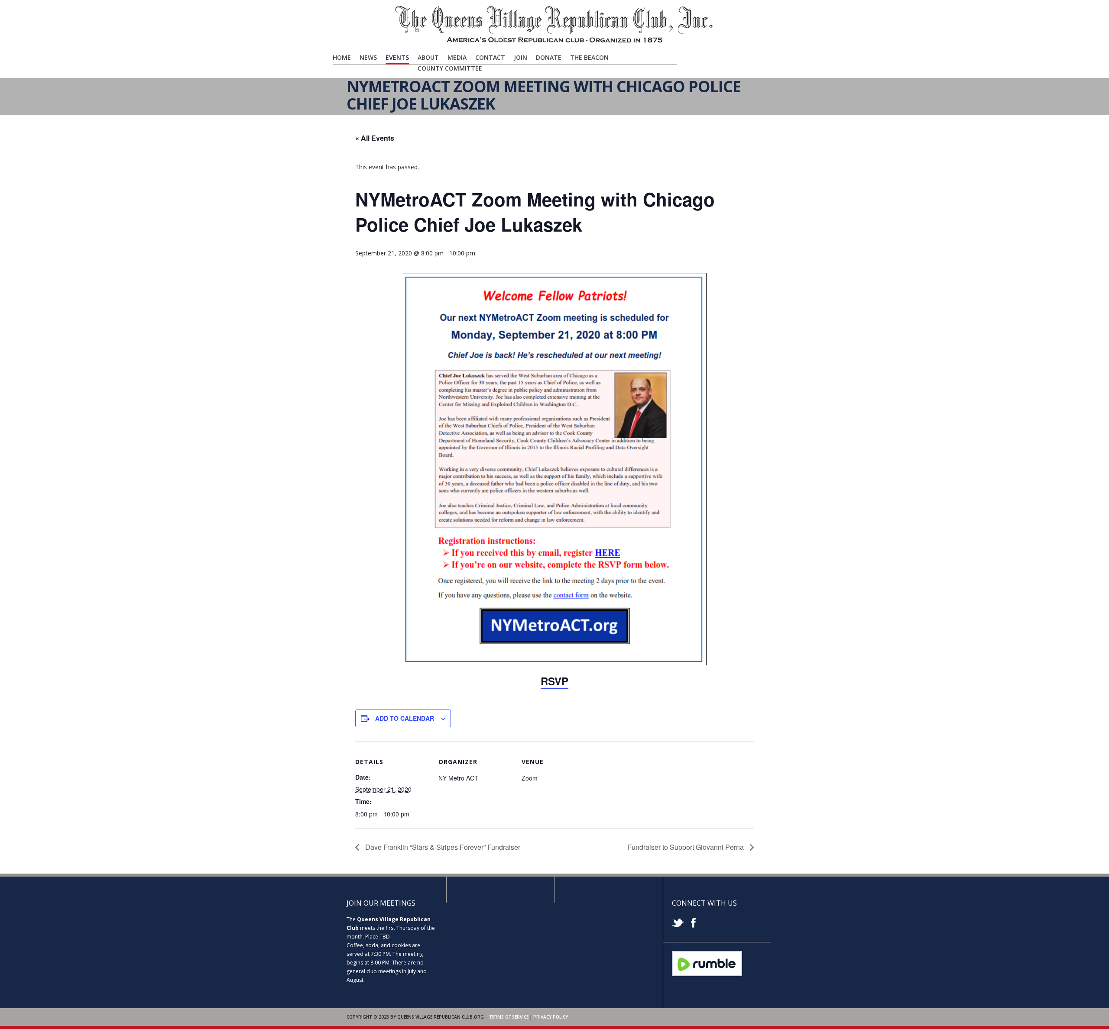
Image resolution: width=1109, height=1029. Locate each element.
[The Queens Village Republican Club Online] (554, 42)
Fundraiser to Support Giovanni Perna (687, 847)
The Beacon (589, 57)
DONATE (548, 57)
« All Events (374, 138)
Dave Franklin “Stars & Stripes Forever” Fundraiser (441, 847)
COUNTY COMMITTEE (450, 68)
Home (342, 57)
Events (397, 57)
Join (520, 57)
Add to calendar (404, 718)
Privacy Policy (550, 1017)
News (368, 57)
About (428, 57)
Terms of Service (509, 1017)
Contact (490, 57)
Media (457, 57)
